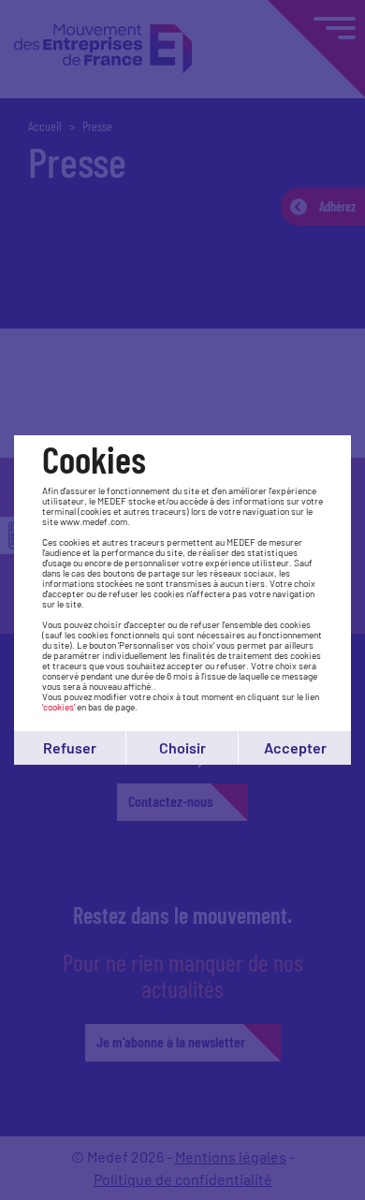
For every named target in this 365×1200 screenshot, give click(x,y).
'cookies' (58, 706)
